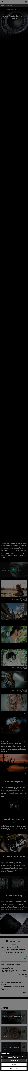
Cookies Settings (14, 1060)
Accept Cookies (14, 1068)
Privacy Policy (16, 1057)
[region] (14, 1061)
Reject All (14, 1064)
